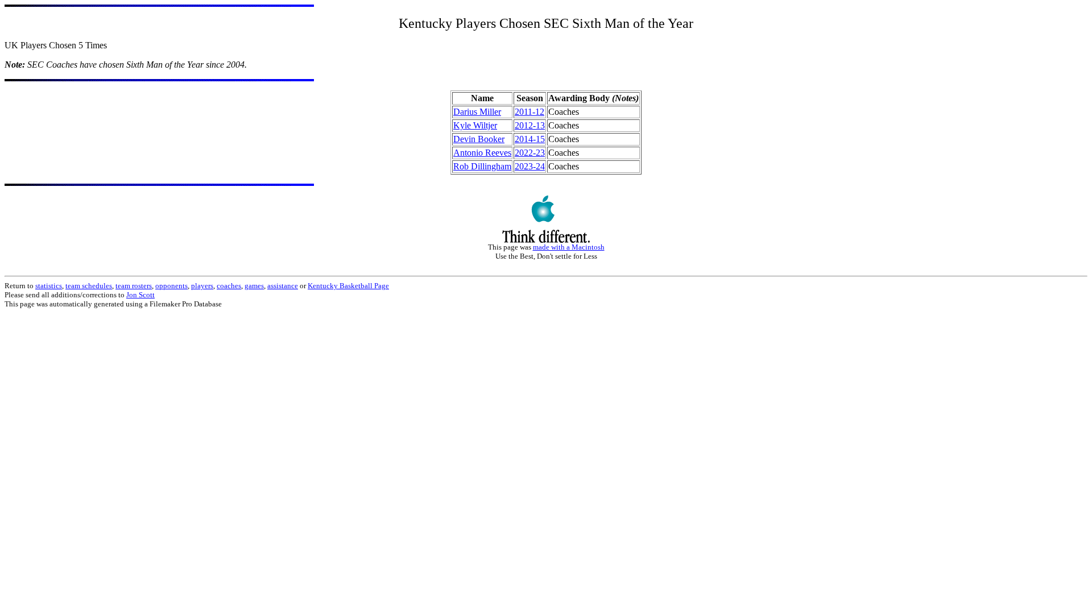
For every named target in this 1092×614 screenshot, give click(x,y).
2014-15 (530, 139)
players (202, 285)
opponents (171, 285)
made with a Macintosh (569, 247)
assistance (282, 285)
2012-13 (530, 125)
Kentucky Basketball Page (348, 285)
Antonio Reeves (482, 152)
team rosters (133, 285)
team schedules (88, 285)
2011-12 (529, 112)
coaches (229, 285)
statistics (48, 285)
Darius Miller (477, 112)
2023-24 (530, 166)
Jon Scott (140, 295)
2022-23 (530, 152)
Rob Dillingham (482, 166)
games (254, 285)
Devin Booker (478, 139)
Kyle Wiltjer (475, 125)
